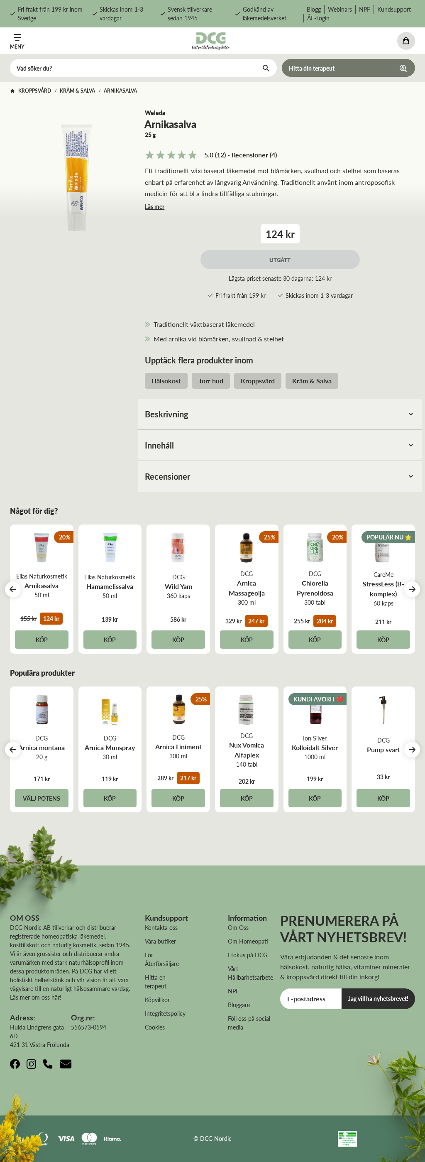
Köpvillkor (157, 999)
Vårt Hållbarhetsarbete (250, 972)
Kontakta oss (161, 927)
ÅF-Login (318, 18)
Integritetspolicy (165, 1013)
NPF (364, 9)
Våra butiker (160, 941)
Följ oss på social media (249, 1022)
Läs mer (154, 206)
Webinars (340, 9)
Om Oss (238, 927)
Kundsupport (394, 9)
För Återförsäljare (162, 959)
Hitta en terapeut (155, 981)
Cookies (155, 1027)
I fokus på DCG (247, 955)
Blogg (314, 9)
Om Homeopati (248, 941)
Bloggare (239, 1004)
